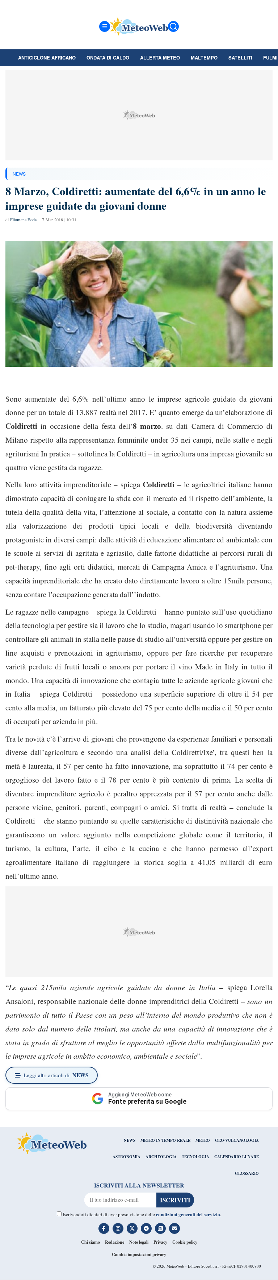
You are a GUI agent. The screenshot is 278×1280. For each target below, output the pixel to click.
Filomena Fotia (23, 219)
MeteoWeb (175, 1266)
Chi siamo (90, 1242)
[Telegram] (146, 1228)
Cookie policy (184, 1242)
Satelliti (240, 57)
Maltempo (204, 57)
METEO (202, 1140)
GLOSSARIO (247, 1173)
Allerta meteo (160, 57)
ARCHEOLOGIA (161, 1157)
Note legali (138, 1242)
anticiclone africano (47, 57)
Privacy (160, 1242)
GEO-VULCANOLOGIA (237, 1140)
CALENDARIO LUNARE (236, 1157)
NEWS (19, 174)
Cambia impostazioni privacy (139, 1254)
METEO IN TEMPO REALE (165, 1140)
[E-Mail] (174, 1228)
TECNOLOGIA (195, 1157)
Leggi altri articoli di (56, 1075)
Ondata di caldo (108, 57)
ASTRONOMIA (126, 1157)
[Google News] (160, 1228)
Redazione (114, 1242)
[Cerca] (173, 26)
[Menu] (104, 26)
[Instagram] (118, 1228)
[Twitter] (132, 1228)
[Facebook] (103, 1228)
